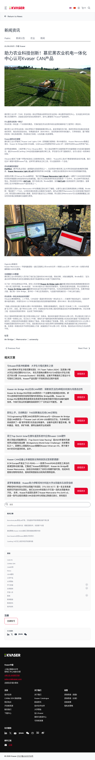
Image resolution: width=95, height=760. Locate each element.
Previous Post (14, 348)
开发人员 (10, 592)
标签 (6, 336)
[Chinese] (74, 8)
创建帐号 (11, 621)
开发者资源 (8, 706)
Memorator (21, 339)
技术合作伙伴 (39, 706)
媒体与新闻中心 (40, 717)
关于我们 (37, 695)
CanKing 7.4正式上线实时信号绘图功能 (20, 541)
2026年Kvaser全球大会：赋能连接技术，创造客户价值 (25, 525)
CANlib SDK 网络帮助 (12, 698)
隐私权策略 (68, 706)
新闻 (42, 38)
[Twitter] (10, 733)
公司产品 (10, 578)
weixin (25, 634)
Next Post (82, 348)
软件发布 (10, 607)
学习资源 (10, 585)
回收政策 (67, 702)
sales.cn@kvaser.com (13, 679)
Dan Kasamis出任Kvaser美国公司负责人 (20, 536)
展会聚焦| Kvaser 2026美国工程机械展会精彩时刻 (23, 531)
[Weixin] (27, 733)
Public (7, 38)
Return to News (15, 16)
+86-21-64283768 (12, 675)
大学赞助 (10, 581)
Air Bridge (9, 339)
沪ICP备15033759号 (25, 756)
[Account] (79, 8)
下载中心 (7, 713)
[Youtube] (15, 733)
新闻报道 (10, 599)
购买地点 (7, 702)
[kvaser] (17, 8)
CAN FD (10, 560)
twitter (12, 634)
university (33, 339)
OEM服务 (10, 574)
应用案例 (10, 589)
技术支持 (7, 695)
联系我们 (7, 709)
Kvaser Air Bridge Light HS (51, 284)
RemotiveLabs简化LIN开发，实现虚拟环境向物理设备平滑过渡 (28, 520)
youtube (16, 634)
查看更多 (81, 374)
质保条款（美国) (70, 695)
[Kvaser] (12, 656)
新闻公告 (20, 38)
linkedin (8, 634)
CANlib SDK (11, 563)
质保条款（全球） (71, 698)
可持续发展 (38, 721)
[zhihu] (37, 732)
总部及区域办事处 (11, 683)
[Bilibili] (32, 733)
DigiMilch (8, 169)
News (9, 571)
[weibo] (42, 732)
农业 (32, 38)
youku (20, 634)
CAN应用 (10, 567)
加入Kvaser (38, 713)
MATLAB (27, 181)
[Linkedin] (5, 733)
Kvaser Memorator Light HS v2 (20, 171)
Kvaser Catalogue (41, 698)
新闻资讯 (10, 603)
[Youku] (21, 733)
